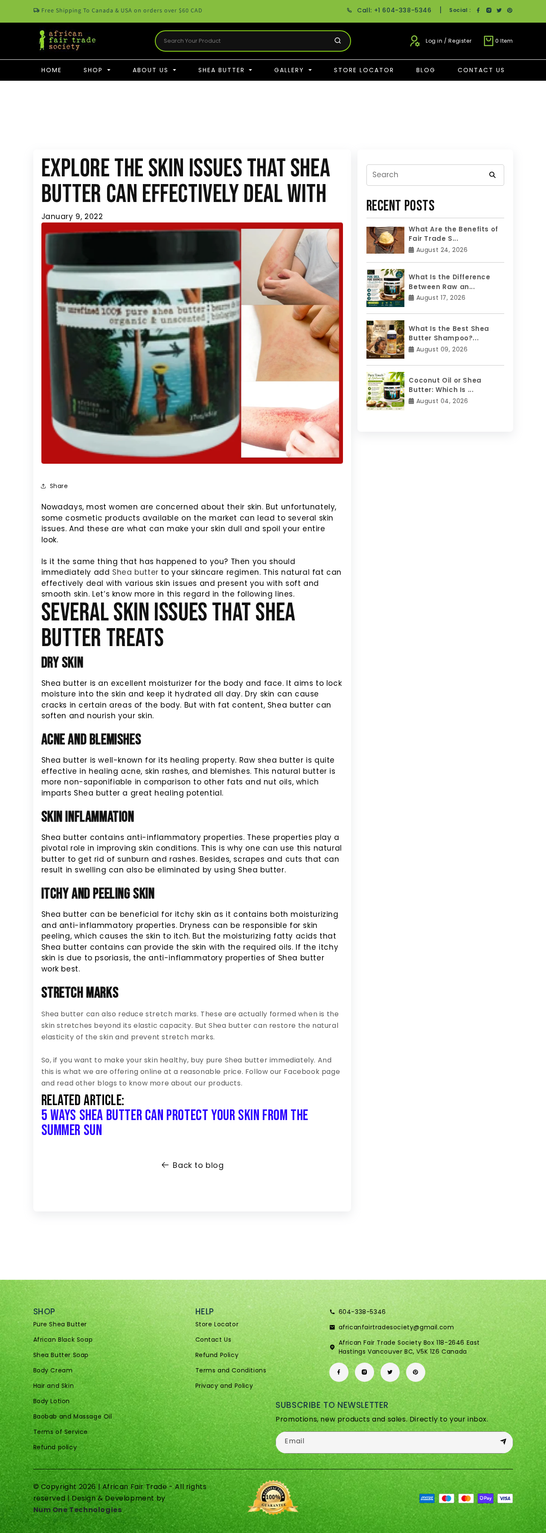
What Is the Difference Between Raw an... (449, 281)
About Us (152, 70)
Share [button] (59, 486)
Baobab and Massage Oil (72, 1416)
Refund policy (55, 1447)
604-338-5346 (362, 1312)
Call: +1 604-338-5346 (394, 10)
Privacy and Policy (224, 1385)
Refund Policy (217, 1355)
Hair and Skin (53, 1385)
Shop (94, 70)
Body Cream (53, 1370)
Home (51, 70)
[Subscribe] (503, 1442)
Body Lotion (51, 1401)
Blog (426, 70)
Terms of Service (60, 1432)
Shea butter (135, 572)
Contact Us (481, 70)
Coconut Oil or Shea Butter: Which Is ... (445, 385)
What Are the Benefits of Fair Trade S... (453, 234)
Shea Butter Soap (61, 1355)
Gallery (290, 70)
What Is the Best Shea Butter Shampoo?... (449, 333)
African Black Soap (63, 1339)
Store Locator (364, 70)
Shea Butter (222, 70)
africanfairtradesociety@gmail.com (396, 1327)
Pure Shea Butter (60, 1324)
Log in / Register (448, 40)
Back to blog (198, 1165)
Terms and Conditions (231, 1370)
